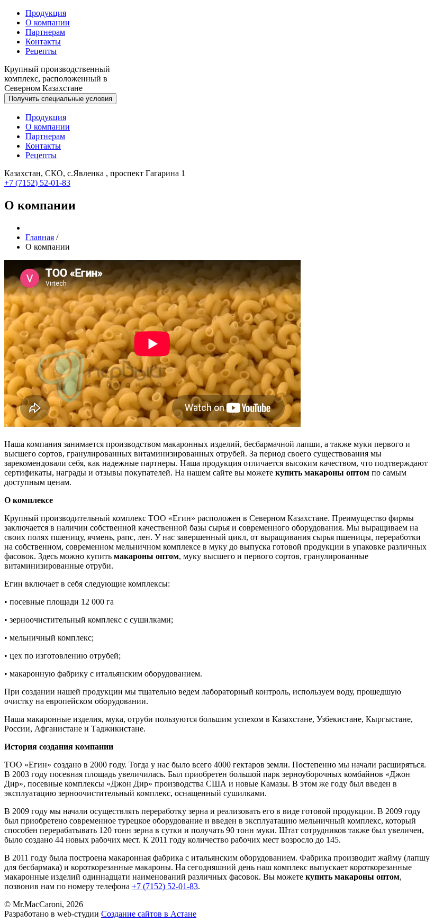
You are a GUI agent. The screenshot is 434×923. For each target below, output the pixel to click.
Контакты (43, 41)
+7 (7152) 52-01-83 (37, 182)
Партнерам (45, 32)
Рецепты (41, 51)
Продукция (45, 12)
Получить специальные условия (60, 99)
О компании (47, 22)
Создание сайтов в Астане (148, 913)
